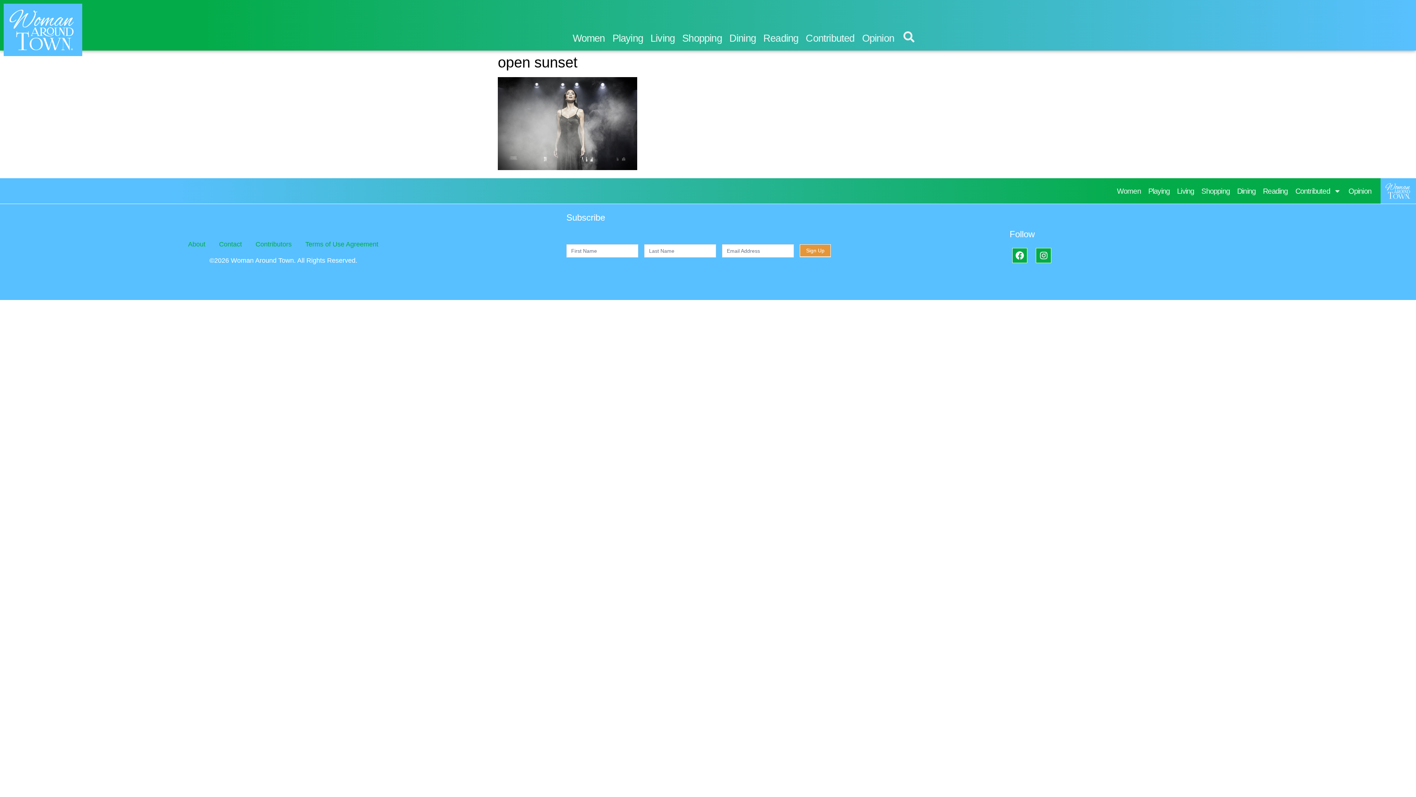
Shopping (702, 38)
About (196, 244)
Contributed (830, 38)
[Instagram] (1043, 255)
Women (589, 38)
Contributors (274, 244)
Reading (780, 38)
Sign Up (815, 250)
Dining (742, 38)
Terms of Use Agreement (341, 244)
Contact (230, 244)
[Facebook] (1019, 255)
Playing (627, 38)
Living (662, 38)
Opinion (878, 38)
